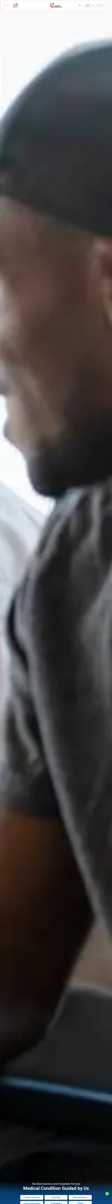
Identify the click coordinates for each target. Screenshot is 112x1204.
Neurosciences (80, 1197)
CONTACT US (100, 5)
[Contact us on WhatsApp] (107, 1193)
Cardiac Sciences (32, 1197)
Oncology (56, 1197)
